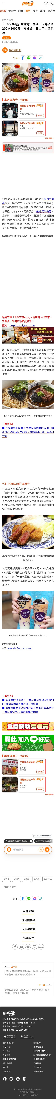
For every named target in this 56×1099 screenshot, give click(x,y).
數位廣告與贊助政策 (42, 1055)
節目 (20, 10)
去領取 (40, 115)
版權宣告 (6, 1071)
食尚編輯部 (15, 50)
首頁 (4, 19)
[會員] (52, 4)
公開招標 (37, 1063)
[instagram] (24, 1079)
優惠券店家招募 (9, 1059)
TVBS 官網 (22, 1095)
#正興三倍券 (10, 886)
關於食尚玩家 (8, 1042)
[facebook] (5, 1079)
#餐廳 (16, 879)
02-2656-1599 (22, 1029)
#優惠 (26, 879)
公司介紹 (6, 1047)
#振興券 (48, 879)
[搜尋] (46, 4)
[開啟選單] (4, 4)
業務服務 (37, 1042)
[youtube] (11, 1079)
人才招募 (6, 1051)
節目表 (5, 1067)
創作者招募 (7, 1063)
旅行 (42, 10)
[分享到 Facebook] (22, 58)
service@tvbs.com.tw (22, 1026)
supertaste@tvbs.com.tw (23, 1022)
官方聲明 (37, 1067)
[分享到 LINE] (28, 58)
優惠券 (12, 10)
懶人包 (51, 10)
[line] (18, 1079)
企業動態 (6, 1055)
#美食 (6, 879)
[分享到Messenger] (34, 58)
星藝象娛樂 (38, 1071)
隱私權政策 (38, 1047)
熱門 (28, 10)
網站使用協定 (39, 1051)
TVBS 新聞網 (33, 1095)
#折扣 (37, 879)
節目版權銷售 (39, 1059)
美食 (35, 10)
